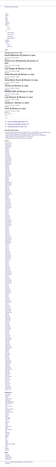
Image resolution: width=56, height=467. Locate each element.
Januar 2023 (7, 157)
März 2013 (7, 277)
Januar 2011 (7, 299)
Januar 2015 (7, 253)
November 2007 (8, 328)
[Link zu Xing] (5, 3)
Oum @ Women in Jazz (15, 108)
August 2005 (7, 348)
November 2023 (8, 143)
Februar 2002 (7, 373)
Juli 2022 (7, 166)
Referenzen (7, 432)
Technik (6, 441)
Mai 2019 (7, 186)
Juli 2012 (7, 284)
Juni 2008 (7, 324)
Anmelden (7, 454)
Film (6, 407)
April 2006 (7, 342)
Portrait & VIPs (8, 426)
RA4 (6, 430)
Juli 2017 (7, 210)
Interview (7, 414)
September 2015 (8, 242)
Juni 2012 (7, 286)
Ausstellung (7, 400)
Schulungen (7, 433)
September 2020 (8, 182)
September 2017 (8, 207)
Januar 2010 (7, 307)
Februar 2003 (7, 366)
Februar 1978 (7, 389)
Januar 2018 (7, 201)
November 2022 (8, 160)
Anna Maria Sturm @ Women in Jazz (21, 79)
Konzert (12, 57)
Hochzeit (7, 413)
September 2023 (8, 145)
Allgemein (7, 395)
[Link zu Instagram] (5, 0)
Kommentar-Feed (8, 457)
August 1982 (7, 383)
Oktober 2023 (8, 144)
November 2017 (8, 204)
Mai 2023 (7, 151)
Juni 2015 (7, 246)
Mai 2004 (7, 356)
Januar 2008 (7, 326)
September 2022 (8, 163)
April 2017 (7, 214)
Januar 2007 (7, 337)
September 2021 (8, 175)
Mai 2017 (7, 213)
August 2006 (7, 340)
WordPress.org (8, 459)
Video (6, 447)
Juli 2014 (7, 261)
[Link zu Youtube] (5, 2)
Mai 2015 (7, 248)
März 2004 (7, 358)
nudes (6, 423)
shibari (6, 435)
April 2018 (7, 198)
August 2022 (7, 164)
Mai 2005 (7, 351)
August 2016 (7, 226)
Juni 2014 (7, 262)
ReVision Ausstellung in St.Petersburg (24, 138)
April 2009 (7, 315)
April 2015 (7, 249)
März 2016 (7, 233)
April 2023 (7, 153)
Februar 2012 (7, 288)
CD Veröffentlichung (9, 403)
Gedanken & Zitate (9, 412)
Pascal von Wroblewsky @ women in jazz (21, 61)
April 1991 (7, 380)
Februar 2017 (7, 217)
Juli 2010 (7, 303)
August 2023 (7, 147)
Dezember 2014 (8, 255)
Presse (6, 428)
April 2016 (7, 232)
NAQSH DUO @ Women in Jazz (19, 91)
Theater (6, 442)
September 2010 (8, 302)
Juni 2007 (7, 331)
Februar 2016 (7, 234)
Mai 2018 (7, 197)
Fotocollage (7, 410)
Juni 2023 (7, 150)
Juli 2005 (7, 350)
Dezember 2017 (8, 202)
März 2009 (7, 316)
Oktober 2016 (8, 223)
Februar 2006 (7, 345)
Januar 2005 (7, 354)
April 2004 (7, 357)
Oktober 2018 (8, 192)
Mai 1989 (7, 382)
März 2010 (7, 305)
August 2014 (7, 259)
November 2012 (8, 281)
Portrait (6, 425)
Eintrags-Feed (8, 456)
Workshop (7, 449)
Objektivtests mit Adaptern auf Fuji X (35, 133)
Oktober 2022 (8, 161)
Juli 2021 (7, 178)
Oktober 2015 (8, 240)
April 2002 (7, 370)
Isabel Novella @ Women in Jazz (19, 74)
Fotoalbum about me (9, 409)
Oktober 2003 (8, 363)
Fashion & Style (8, 406)
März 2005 (7, 353)
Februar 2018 (7, 199)
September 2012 (8, 283)
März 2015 (7, 251)
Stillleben (7, 436)
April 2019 (7, 188)
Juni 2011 (7, 294)
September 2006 (8, 338)
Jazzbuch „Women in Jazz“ (17, 102)
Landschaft (7, 419)
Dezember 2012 (8, 280)
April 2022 (7, 169)
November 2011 (8, 291)
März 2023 (7, 154)
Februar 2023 (7, 156)
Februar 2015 (7, 252)
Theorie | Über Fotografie (10, 444)
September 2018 (8, 194)
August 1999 (7, 379)
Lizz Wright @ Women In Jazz (18, 68)
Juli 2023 (7, 148)
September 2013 (8, 274)
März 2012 (7, 287)
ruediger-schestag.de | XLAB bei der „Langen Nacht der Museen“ (18, 135)
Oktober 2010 (8, 300)
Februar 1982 (7, 386)
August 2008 (7, 321)
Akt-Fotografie (8, 394)
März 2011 (7, 297)
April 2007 (7, 332)
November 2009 (8, 309)
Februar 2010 (7, 306)
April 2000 (7, 377)
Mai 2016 (7, 230)
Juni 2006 (7, 341)
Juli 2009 (7, 313)
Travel (6, 445)
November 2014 (8, 256)
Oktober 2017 (8, 205)
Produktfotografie (8, 429)
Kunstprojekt (7, 417)
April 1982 (7, 385)
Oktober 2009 (8, 310)
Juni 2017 (7, 211)
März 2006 (7, 344)
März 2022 (7, 170)
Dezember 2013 (8, 271)
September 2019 (8, 185)
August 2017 (7, 208)
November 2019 (8, 183)
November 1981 (8, 388)
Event (6, 404)
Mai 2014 (7, 264)
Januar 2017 (7, 218)
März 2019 (7, 189)
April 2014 (7, 265)
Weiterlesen (7, 59)
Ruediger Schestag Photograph (16, 462)
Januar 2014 (7, 270)
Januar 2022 (7, 173)
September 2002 (8, 369)
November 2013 (8, 272)
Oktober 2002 (8, 367)
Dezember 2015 (8, 237)
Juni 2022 (7, 167)
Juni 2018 (7, 195)
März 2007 (7, 334)
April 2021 (7, 180)
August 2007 (7, 329)
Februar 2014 (7, 268)
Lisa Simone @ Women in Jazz (19, 97)
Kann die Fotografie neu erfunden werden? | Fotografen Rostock (17, 132)
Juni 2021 (7, 179)
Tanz (6, 438)
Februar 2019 (7, 191)
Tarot (6, 439)
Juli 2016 (7, 227)
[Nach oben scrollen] (0, 466)
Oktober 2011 (8, 293)
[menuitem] (28, 13)
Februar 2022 (7, 172)
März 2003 (7, 364)
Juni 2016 (7, 229)
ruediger (17, 57)
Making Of (7, 422)
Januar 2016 (7, 236)
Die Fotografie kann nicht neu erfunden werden (41, 132)
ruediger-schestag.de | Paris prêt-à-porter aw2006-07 (15, 136)
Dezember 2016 (8, 220)
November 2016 (8, 221)
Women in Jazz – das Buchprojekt (39, 135)
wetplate (6, 448)
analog (6, 397)
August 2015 (7, 243)
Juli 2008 (7, 322)
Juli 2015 (7, 245)
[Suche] (5, 48)
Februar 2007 (7, 335)
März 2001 (7, 375)
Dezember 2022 (8, 159)
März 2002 (7, 372)
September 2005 (8, 347)
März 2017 (7, 215)
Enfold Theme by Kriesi (28, 462)
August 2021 (7, 176)
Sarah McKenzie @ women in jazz (20, 55)
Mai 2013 (7, 275)
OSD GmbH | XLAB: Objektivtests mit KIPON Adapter (16, 133)
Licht (6, 420)
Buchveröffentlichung (9, 401)
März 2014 (7, 267)
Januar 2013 (7, 278)
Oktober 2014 (8, 258)
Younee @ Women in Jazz (16, 85)
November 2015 (8, 239)
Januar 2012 (7, 290)
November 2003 (8, 361)
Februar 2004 (7, 360)
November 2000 (8, 376)
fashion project (30, 136)
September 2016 (8, 224)
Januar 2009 (7, 319)
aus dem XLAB (8, 398)
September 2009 (8, 312)
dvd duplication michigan (10, 138)
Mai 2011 (7, 296)
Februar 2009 (7, 318)
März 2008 (7, 325)
